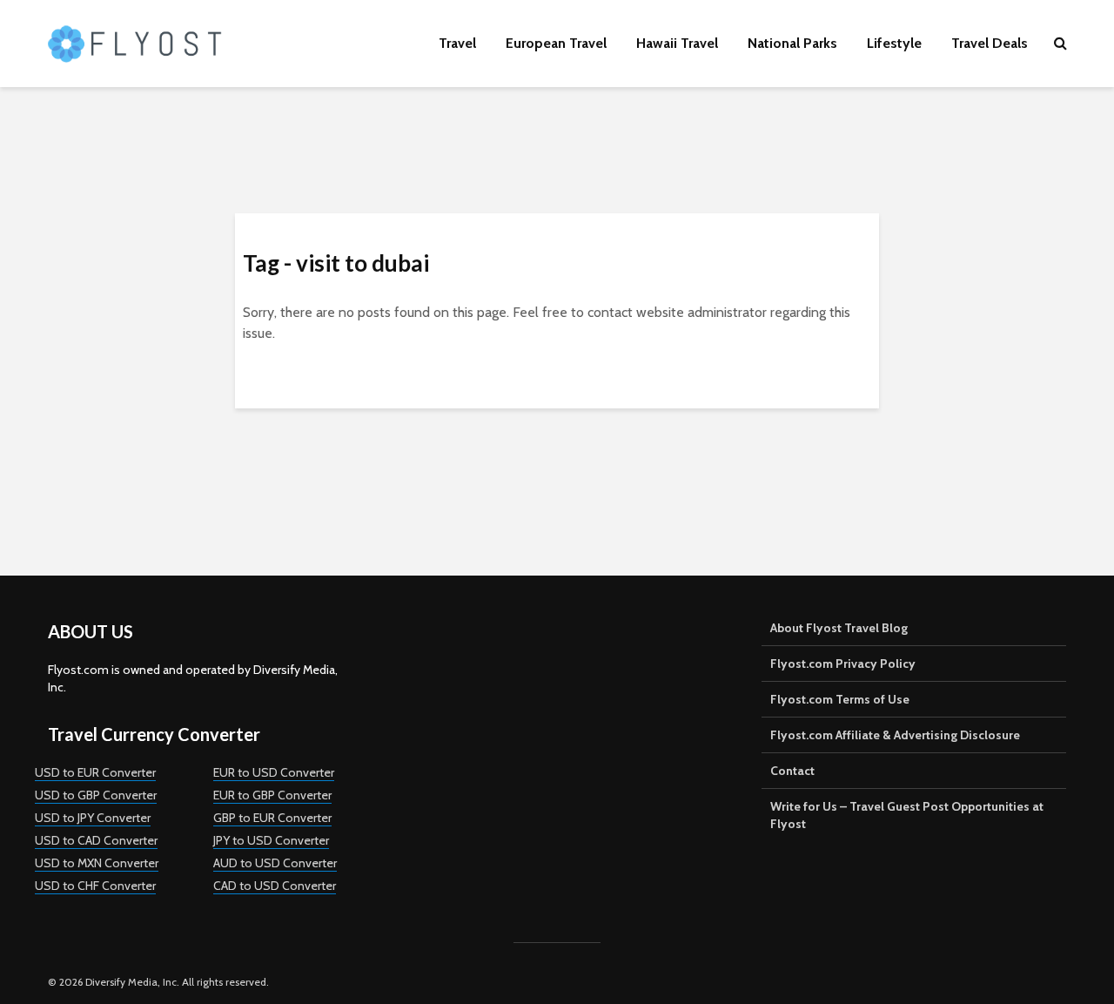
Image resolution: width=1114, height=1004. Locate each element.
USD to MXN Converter (96, 863)
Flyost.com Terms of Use (839, 699)
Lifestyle (894, 43)
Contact (792, 770)
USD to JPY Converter (93, 817)
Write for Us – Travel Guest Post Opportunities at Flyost (907, 815)
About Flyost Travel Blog (839, 628)
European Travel (556, 43)
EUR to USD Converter (273, 772)
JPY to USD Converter (271, 840)
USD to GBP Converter (96, 795)
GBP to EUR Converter (272, 817)
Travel (457, 43)
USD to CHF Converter (95, 885)
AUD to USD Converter (275, 863)
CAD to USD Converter (274, 885)
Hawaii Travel (677, 43)
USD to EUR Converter (95, 772)
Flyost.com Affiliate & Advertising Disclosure (895, 735)
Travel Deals (989, 43)
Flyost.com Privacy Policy (843, 663)
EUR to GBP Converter (272, 795)
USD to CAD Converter (96, 840)
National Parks (792, 43)
